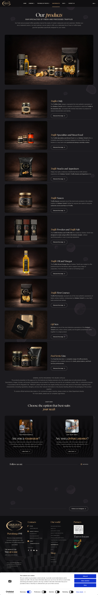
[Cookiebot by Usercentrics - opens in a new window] (10, 592)
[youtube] (34, 550)
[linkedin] (36, 550)
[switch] (44, 592)
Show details (79, 592)
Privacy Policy (16, 562)
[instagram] (31, 550)
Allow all (85, 576)
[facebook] (28, 550)
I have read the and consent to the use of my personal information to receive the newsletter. (14, 565)
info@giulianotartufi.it (34, 543)
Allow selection (85, 580)
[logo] (6, 1)
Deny (85, 585)
